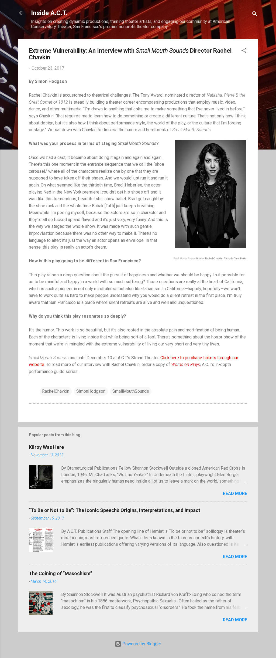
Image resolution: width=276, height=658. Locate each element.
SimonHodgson (90, 391)
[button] (244, 51)
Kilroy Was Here (46, 447)
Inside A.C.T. (49, 13)
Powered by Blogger (141, 643)
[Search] (254, 14)
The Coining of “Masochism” (60, 573)
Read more (235, 493)
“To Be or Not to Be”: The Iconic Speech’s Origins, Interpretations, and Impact (114, 510)
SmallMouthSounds (130, 391)
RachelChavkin (55, 391)
